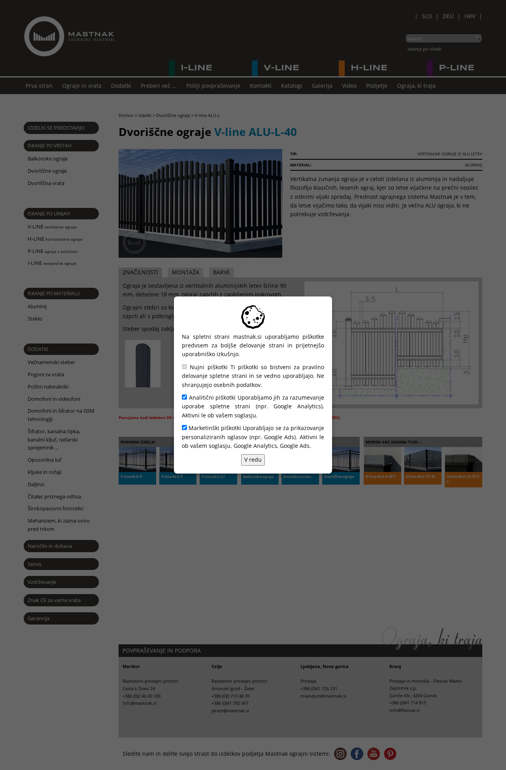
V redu (253, 459)
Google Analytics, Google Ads (272, 445)
